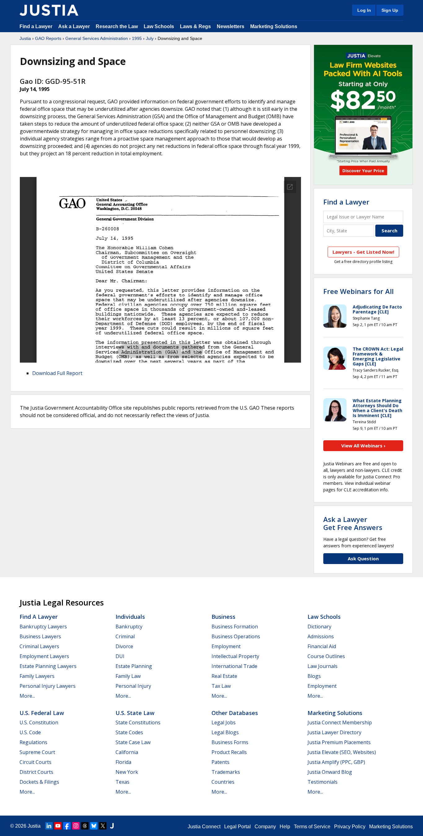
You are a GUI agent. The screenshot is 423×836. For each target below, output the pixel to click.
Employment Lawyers (44, 656)
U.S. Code (30, 732)
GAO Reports (48, 38)
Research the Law (117, 26)
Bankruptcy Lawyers (43, 626)
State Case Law (133, 742)
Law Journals (322, 666)
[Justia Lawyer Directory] (112, 826)
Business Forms (230, 742)
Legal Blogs (225, 732)
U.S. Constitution (39, 722)
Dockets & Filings (39, 781)
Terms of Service (312, 826)
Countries (223, 781)
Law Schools (159, 26)
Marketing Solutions (273, 26)
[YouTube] (58, 826)
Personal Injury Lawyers (48, 686)
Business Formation (235, 626)
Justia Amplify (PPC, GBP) (336, 762)
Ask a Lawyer (74, 26)
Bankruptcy (129, 626)
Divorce (124, 646)
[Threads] (85, 826)
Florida (123, 762)
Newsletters (230, 26)
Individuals (130, 616)
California (127, 752)
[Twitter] (103, 826)
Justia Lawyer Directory (334, 732)
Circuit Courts (35, 762)
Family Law (128, 676)
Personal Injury (133, 686)
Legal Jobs (224, 722)
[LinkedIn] (49, 826)
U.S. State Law (135, 713)
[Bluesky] (94, 826)
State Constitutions (138, 722)
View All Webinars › (363, 445)
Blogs (314, 676)
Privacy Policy (349, 826)
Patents (220, 762)
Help (285, 826)
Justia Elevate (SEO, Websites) (341, 752)
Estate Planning (134, 666)
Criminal (125, 636)
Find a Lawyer (36, 26)
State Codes (129, 732)
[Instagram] (76, 826)
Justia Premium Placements (339, 742)
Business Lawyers (40, 636)
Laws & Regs (195, 26)
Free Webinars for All (358, 291)
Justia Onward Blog (329, 772)
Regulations (33, 742)
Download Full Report (57, 373)
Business (223, 616)
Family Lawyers (37, 676)
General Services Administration (96, 38)
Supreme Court (37, 752)
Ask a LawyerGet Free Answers (352, 523)
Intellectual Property (235, 656)
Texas (122, 781)
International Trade (234, 666)
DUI (120, 656)
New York (127, 772)
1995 (137, 38)
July (150, 38)
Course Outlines (326, 656)
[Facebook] (67, 826)
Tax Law (221, 686)
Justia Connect (204, 826)
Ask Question (363, 558)
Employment (226, 646)
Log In (364, 10)
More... (27, 695)
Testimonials (322, 781)
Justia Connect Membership (339, 722)
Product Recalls (229, 752)
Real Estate (224, 676)
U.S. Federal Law (42, 713)
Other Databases (235, 713)
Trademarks (226, 772)
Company (265, 826)
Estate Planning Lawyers (48, 666)
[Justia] (49, 10)
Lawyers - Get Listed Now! (363, 252)
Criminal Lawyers (39, 646)
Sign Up (390, 10)
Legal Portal (237, 826)
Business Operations (236, 636)
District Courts (36, 772)
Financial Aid (321, 646)
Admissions (320, 636)
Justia (25, 38)
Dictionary (319, 626)
